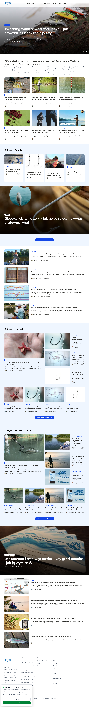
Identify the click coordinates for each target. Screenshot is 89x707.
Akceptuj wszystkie (16, 702)
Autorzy (39, 658)
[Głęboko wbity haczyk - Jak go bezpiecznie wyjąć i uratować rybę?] (44, 210)
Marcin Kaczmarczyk (9, 41)
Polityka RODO (37, 698)
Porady (39, 3)
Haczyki (54, 3)
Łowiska (55, 663)
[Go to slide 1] (83, 51)
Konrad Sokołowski (41, 663)
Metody (64, 3)
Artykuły (23, 658)
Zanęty (54, 668)
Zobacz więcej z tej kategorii (43, 240)
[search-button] (79, 3)
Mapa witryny (53, 698)
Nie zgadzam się (17, 699)
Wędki (54, 670)
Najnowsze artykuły (31, 3)
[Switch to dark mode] (83, 3)
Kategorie (56, 658)
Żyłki (54, 660)
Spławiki (59, 3)
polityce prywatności (21, 696)
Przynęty (55, 665)
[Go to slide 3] (86, 51)
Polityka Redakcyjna (45, 698)
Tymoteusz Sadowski (9, 566)
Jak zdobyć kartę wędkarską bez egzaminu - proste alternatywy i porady (28, 666)
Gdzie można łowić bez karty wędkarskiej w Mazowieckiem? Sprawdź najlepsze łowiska (28, 681)
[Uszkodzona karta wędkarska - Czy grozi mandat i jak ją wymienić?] (44, 550)
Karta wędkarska (46, 3)
